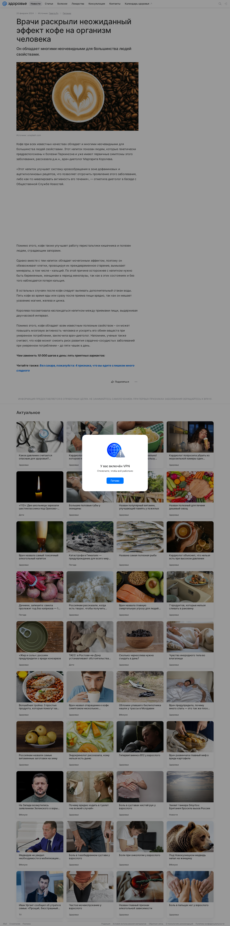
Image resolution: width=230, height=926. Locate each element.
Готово (115, 480)
